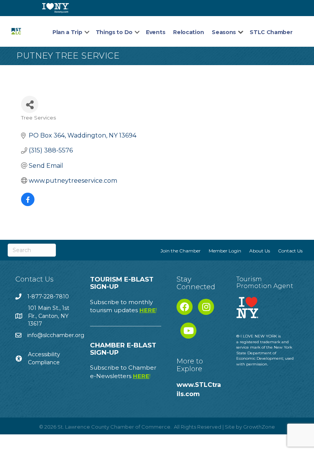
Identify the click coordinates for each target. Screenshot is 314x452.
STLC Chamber (271, 32)
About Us (259, 251)
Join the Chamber (180, 251)
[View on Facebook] (27, 204)
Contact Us (290, 251)
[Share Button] (29, 104)
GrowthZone (259, 427)
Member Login (225, 251)
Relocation (188, 32)
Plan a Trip (67, 32)
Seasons (224, 32)
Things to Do (114, 32)
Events (155, 32)
